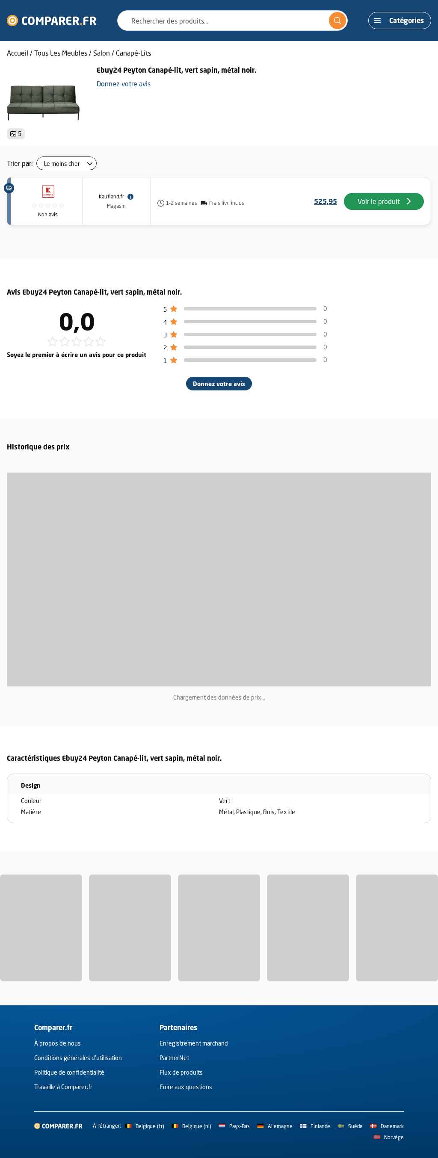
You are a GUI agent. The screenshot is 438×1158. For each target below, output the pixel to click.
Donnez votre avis (124, 84)
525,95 (325, 201)
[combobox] (232, 20)
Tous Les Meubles (60, 53)
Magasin (116, 206)
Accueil (17, 53)
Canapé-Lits (133, 53)
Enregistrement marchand (194, 1043)
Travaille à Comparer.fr (63, 1086)
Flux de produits (181, 1072)
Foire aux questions (186, 1086)
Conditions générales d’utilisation (78, 1057)
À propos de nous (57, 1043)
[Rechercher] (337, 20)
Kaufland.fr (111, 196)
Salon (101, 53)
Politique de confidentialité (69, 1072)
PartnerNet (174, 1057)
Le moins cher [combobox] (62, 163)
